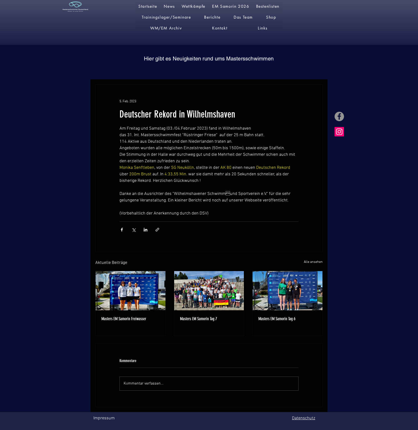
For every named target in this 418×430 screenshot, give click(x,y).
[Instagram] (339, 131)
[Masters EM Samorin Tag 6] (287, 290)
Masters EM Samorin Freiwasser (123, 318)
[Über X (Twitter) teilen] (133, 229)
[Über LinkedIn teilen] (145, 229)
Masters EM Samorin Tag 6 (276, 318)
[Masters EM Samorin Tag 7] (209, 290)
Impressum (104, 418)
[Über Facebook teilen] (121, 229)
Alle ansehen (313, 262)
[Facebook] (339, 116)
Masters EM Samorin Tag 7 (198, 318)
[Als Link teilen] (157, 229)
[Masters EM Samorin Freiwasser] (130, 290)
